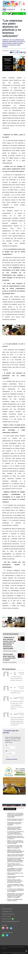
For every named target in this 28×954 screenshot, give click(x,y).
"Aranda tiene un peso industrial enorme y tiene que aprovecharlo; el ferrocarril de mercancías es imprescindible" (9, 643)
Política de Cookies (21, 946)
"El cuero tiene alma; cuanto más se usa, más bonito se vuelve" (15, 819)
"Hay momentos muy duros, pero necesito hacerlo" (15, 877)
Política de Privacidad (11, 946)
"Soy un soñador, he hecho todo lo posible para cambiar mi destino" (15, 855)
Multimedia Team (17, 953)
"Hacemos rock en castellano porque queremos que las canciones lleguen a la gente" (14, 828)
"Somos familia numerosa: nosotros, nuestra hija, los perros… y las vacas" (15, 865)
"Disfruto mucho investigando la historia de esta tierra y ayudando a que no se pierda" (15, 842)
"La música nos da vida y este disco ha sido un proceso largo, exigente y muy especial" (15, 847)
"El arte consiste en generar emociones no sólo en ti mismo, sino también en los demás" (15, 881)
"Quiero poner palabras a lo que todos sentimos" (15, 873)
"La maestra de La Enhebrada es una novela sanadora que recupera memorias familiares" (15, 833)
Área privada (3, 948)
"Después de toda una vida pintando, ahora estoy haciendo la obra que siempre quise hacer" (15, 851)
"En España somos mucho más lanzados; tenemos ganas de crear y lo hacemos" (15, 837)
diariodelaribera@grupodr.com (12, 921)
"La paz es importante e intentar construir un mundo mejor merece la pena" (15, 886)
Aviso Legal (3, 946)
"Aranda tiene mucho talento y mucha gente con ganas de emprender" (14, 824)
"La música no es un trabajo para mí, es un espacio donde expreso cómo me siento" (15, 890)
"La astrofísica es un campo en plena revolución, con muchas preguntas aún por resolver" (14, 870)
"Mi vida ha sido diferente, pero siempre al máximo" (15, 900)
